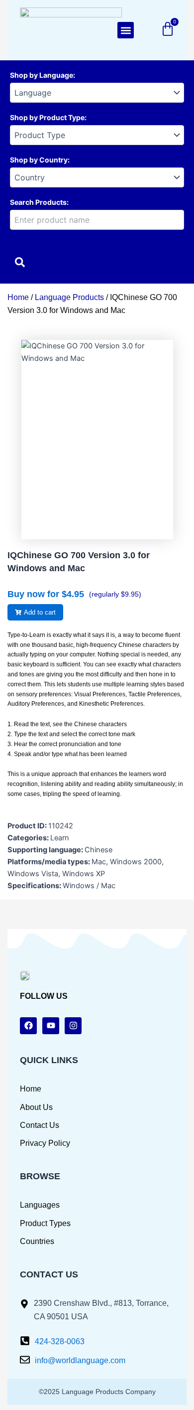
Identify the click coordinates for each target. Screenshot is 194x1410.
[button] (125, 30)
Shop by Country (39, 160)
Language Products (69, 297)
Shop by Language (41, 75)
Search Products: (39, 202)
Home (18, 297)
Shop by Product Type (47, 117)
